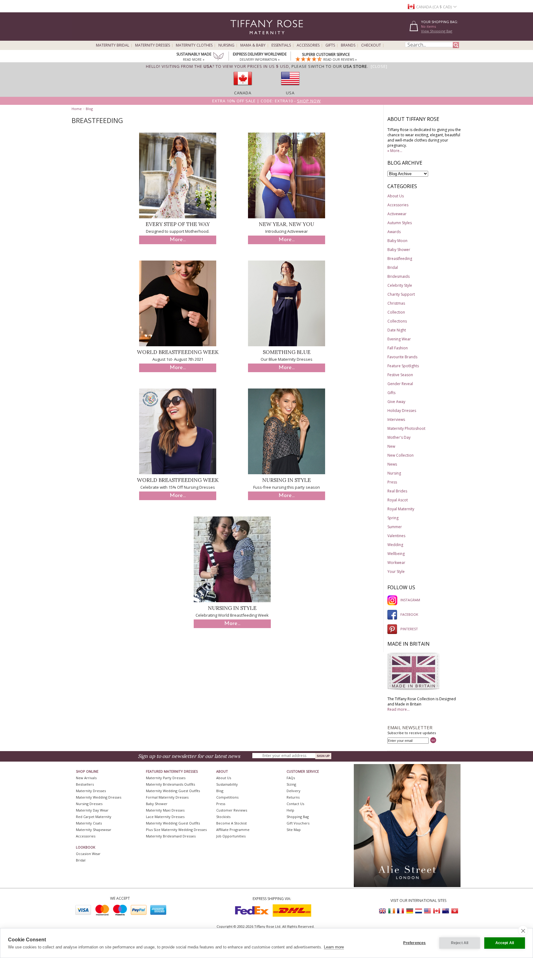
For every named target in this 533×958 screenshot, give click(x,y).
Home (77, 108)
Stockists (223, 816)
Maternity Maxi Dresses (165, 810)
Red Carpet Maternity (93, 816)
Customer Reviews (231, 810)
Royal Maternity (400, 509)
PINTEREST (409, 629)
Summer (394, 526)
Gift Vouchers (298, 823)
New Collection (400, 455)
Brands (348, 45)
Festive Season (400, 374)
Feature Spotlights (403, 365)
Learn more (334, 947)
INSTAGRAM (410, 600)
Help (290, 810)
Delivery (293, 790)
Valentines (396, 535)
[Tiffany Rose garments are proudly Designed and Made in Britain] (413, 689)
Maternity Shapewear (93, 829)
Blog (89, 108)
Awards (394, 231)
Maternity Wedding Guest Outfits (173, 790)
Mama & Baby (253, 45)
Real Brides (397, 491)
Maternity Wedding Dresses (98, 797)
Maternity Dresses (152, 45)
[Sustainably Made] (218, 57)
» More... (394, 150)
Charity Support (401, 294)
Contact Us (295, 803)
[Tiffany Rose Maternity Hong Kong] (454, 911)
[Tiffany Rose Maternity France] (400, 911)
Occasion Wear (88, 853)
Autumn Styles (399, 222)
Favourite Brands (402, 357)
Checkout (371, 45)
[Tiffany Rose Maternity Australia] (445, 911)
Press (392, 482)
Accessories (308, 45)
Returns (293, 797)
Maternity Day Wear (92, 810)
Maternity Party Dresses (165, 777)
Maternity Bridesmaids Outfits (170, 784)
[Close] (379, 66)
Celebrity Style (399, 285)
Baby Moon (397, 240)
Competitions (227, 797)
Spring (393, 517)
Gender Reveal (400, 383)
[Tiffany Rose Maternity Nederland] (418, 911)
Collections (397, 321)
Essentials (281, 45)
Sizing (291, 784)
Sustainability (227, 784)
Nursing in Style (286, 480)
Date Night (396, 330)
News (392, 464)
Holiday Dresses (401, 410)
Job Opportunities (231, 836)
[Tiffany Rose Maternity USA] (427, 911)
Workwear (396, 562)
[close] (523, 930)
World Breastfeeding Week (178, 352)
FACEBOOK (409, 614)
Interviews (396, 419)
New (391, 446)
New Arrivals (86, 777)
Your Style (396, 571)
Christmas (396, 303)
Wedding (395, 544)
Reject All (460, 943)
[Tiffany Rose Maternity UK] (382, 911)
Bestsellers (85, 784)
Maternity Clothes (194, 45)
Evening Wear (399, 339)
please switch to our (329, 66)
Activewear (397, 213)
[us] (290, 87)
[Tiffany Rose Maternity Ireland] (391, 911)
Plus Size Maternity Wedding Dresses (176, 829)
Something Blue (287, 352)
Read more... (398, 709)
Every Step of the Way (178, 224)
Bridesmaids (398, 276)
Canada (242, 93)
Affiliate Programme (233, 829)
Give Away (396, 401)
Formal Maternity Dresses (167, 797)
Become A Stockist (231, 823)
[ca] (243, 87)
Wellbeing (396, 553)
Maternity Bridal (112, 45)
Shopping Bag (298, 816)
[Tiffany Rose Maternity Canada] (436, 911)
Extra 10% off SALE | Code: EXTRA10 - (266, 101)
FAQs (291, 777)
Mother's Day (399, 437)
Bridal (392, 267)
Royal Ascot (397, 500)
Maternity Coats (89, 823)
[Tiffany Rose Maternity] (238, 38)
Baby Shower (398, 249)
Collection (396, 312)
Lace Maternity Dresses (165, 816)
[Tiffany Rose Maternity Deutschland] (409, 911)
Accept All (504, 943)
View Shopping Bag (436, 31)
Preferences (414, 943)
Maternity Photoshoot (406, 428)
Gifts (330, 45)
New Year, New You (286, 224)
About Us (395, 196)
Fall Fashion (397, 348)
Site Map (294, 829)
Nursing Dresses (89, 803)
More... (178, 240)
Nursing (226, 45)
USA (290, 93)
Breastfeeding (399, 258)
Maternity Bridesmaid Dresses (171, 836)
